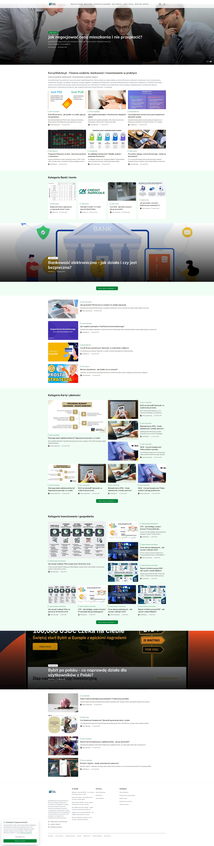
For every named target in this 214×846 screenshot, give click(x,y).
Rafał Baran (51, 271)
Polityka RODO (86, 836)
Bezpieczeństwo (134, 111)
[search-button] (160, 4)
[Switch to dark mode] (164, 4)
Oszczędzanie (93, 151)
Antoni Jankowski (100, 792)
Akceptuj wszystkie (20, 841)
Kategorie (123, 789)
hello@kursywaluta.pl (56, 827)
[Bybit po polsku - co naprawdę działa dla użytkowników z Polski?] (107, 660)
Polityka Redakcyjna (97, 836)
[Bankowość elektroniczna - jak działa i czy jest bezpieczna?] (107, 252)
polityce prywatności (26, 832)
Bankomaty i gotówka (141, 4)
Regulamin (50, 836)
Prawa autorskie (59, 836)
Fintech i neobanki (94, 111)
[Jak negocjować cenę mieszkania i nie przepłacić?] (107, 34)
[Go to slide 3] (210, 61)
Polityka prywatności (70, 836)
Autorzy (99, 789)
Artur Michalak (52, 47)
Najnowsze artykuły (77, 4)
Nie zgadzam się (20, 837)
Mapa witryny (107, 836)
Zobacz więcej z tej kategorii (106, 288)
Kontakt (79, 836)
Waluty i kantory (128, 4)
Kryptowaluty (53, 151)
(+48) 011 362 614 (55, 824)
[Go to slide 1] (207, 61)
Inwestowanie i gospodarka (102, 4)
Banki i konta (88, 4)
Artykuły (75, 789)
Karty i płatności (117, 4)
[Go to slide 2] (209, 61)
